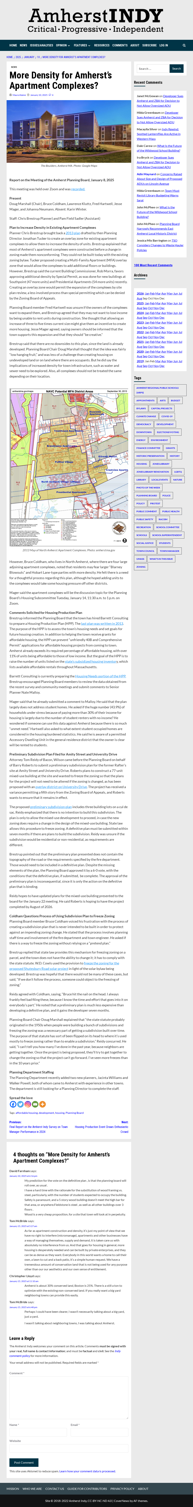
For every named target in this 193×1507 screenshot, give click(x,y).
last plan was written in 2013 (102, 623)
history (175, 455)
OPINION (61, 45)
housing (59, 1112)
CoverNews (121, 1500)
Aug (139, 298)
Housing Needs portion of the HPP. (100, 676)
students (164, 543)
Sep (145, 308)
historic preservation (150, 455)
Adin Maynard (146, 174)
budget (175, 400)
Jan (147, 293)
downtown (144, 432)
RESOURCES (102, 45)
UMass (140, 558)
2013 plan (73, 233)
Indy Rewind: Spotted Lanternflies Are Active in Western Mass (159, 133)
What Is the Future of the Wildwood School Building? (157, 212)
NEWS (23, 45)
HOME (13, 45)
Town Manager (169, 551)
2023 (140, 322)
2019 (140, 361)
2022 (140, 332)
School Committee (167, 527)
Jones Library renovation (152, 471)
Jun (175, 293)
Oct (150, 308)
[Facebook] (13, 1104)
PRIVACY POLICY (122, 1488)
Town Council (145, 551)
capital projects (161, 408)
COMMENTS (120, 45)
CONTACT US (54, 1488)
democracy (143, 424)
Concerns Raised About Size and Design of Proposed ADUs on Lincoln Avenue (159, 178)
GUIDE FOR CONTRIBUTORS (87, 1488)
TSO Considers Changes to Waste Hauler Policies (160, 245)
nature (177, 479)
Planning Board (75, 1112)
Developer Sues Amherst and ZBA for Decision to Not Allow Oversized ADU (160, 100)
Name (14, 1424)
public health (170, 511)
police (166, 495)
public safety (144, 519)
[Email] (35, 1104)
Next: (101, 1127)
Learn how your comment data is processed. (87, 1471)
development (46, 1112)
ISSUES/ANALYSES (41, 45)
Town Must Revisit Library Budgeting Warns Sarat (158, 195)
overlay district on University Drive (61, 787)
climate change (146, 416)
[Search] (184, 45)
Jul (180, 293)
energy (141, 440)
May (170, 293)
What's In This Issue (161, 558)
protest (155, 503)
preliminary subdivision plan (51, 807)
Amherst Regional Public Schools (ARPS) (157, 390)
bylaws (141, 408)
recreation (143, 527)
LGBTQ (178, 471)
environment (159, 440)
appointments (145, 400)
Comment (16, 1373)
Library (141, 479)
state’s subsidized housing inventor (90, 661)
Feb (152, 293)
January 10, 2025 (38, 95)
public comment (146, 511)
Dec (162, 308)
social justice (145, 543)
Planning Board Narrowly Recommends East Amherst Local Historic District (158, 228)
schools (141, 535)
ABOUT (134, 45)
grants (170, 448)
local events (160, 479)
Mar (158, 293)
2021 (140, 341)
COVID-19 (167, 416)
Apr (163, 293)
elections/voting (168, 432)
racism (163, 519)
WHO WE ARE (32, 1488)
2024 (140, 313)
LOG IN (163, 45)
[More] (42, 1104)
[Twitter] (20, 1104)
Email (75, 1424)
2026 (140, 293)
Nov (156, 308)
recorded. (78, 189)
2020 (140, 351)
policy (140, 503)
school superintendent (167, 535)
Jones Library (160, 463)
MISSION (13, 1488)
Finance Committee (148, 448)
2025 (140, 303)
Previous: (38, 1127)
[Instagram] (28, 1104)
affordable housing (27, 1112)
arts (162, 400)
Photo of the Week (148, 487)
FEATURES (80, 45)
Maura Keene (19, 95)
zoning (141, 566)
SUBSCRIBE (149, 45)
